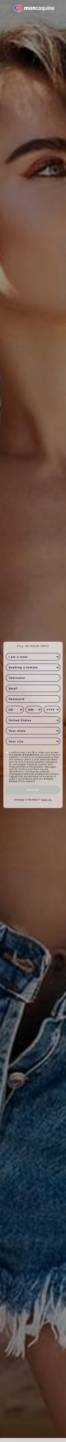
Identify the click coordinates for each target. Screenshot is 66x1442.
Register (33, 789)
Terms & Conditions (26, 755)
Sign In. (46, 799)
